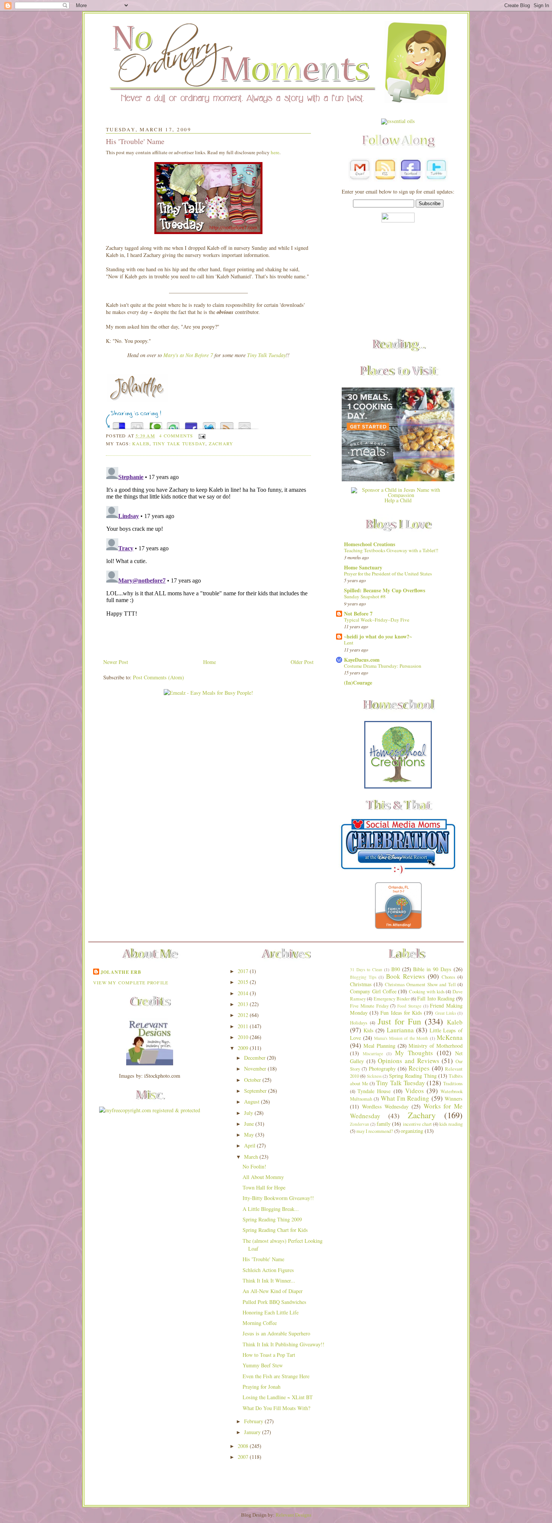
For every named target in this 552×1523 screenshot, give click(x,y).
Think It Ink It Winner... (269, 1280)
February (254, 1421)
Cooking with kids (427, 991)
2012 (244, 1014)
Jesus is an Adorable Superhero (276, 1333)
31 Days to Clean (366, 969)
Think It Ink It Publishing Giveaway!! (283, 1344)
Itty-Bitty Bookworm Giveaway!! (278, 1198)
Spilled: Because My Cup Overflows (384, 590)
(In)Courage (358, 682)
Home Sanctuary (363, 567)
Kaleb (140, 443)
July (249, 1112)
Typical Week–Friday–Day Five (376, 619)
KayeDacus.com (362, 660)
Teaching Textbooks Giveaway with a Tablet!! (391, 550)
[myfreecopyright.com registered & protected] (149, 1110)
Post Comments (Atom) (158, 677)
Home (209, 661)
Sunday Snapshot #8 (365, 596)
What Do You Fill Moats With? (276, 1408)
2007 (244, 1456)
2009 (244, 1047)
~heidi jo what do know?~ (378, 636)
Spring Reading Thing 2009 (272, 1219)
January (253, 1432)
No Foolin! (254, 1166)
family (384, 1123)
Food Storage (409, 1006)
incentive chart (417, 1124)
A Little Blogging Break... (271, 1208)
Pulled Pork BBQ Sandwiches (274, 1301)
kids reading (451, 1124)
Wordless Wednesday (385, 1106)
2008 (244, 1445)
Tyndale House (374, 1091)
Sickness (374, 1076)
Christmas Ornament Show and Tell (420, 984)
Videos (414, 1090)
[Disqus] (208, 558)
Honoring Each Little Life (271, 1312)
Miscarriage (373, 1053)
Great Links (445, 1013)
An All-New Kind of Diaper (273, 1291)
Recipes (419, 1068)
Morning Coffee (260, 1322)
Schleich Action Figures (268, 1270)
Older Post (302, 661)
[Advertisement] (398, 281)
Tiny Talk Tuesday (266, 355)
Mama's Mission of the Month (401, 1038)
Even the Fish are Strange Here (276, 1376)
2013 (244, 1004)
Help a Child (398, 500)
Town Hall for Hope (264, 1187)
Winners (454, 1098)
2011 (244, 1026)
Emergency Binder (392, 999)
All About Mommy (263, 1177)
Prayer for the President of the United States (388, 573)
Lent (348, 642)
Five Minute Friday (369, 1006)
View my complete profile (130, 982)
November (256, 1068)
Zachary (221, 443)
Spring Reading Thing (413, 1075)
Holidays (358, 1023)
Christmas (361, 984)
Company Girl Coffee (373, 991)
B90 (395, 969)
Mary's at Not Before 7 (188, 355)
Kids (368, 1030)
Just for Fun (399, 1021)
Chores (448, 977)
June (249, 1123)
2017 (244, 971)
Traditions (453, 1083)
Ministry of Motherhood (436, 1045)
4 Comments (176, 436)
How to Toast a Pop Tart (269, 1354)
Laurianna (400, 1030)
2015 (244, 981)
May (249, 1134)
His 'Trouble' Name (135, 141)
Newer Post (115, 661)
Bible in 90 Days (432, 969)
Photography (382, 1068)
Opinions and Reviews (408, 1060)
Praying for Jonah (262, 1386)
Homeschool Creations (369, 544)
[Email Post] (201, 436)
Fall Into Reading (436, 998)
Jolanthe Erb (121, 972)
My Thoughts (414, 1052)
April (250, 1145)
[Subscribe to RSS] (227, 423)
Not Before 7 (358, 613)
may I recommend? (374, 1131)
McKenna (450, 1037)
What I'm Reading (405, 1098)
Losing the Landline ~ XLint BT (278, 1397)
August (252, 1101)
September (256, 1090)
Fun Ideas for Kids (401, 1012)
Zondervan (359, 1124)
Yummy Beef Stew (263, 1365)
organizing (412, 1130)
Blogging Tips (363, 977)
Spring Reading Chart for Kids (275, 1229)
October (253, 1079)
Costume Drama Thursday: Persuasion (382, 665)
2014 (244, 993)
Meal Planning (379, 1045)
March (251, 1156)
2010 (244, 1037)
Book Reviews (405, 976)
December (255, 1057)
